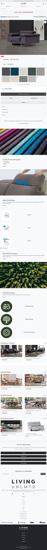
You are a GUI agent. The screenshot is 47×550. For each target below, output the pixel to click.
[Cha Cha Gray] (40, 72)
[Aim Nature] (23, 80)
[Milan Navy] (15, 72)
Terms (30, 547)
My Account (9, 6)
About (23, 496)
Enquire (23, 102)
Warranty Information (23, 515)
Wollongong (23, 463)
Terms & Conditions (23, 518)
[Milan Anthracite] (6, 72)
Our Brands (24, 535)
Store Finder (24, 6)
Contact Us (23, 541)
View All (45, 343)
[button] (46, 37)
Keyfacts (3, 106)
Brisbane (23, 459)
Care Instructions (5, 112)
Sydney (23, 452)
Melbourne (23, 456)
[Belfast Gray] (40, 80)
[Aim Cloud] (15, 80)
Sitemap (17, 547)
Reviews (23, 502)
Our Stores (23, 537)
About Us (23, 533)
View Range (4, 166)
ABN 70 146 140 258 (23, 548)
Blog (23, 505)
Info (23, 508)
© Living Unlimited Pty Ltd (23, 546)
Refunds (24, 547)
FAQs (23, 510)
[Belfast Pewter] (32, 80)
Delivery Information (23, 513)
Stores (23, 500)
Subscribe (43, 473)
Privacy (27, 547)
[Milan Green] (32, 72)
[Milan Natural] (23, 72)
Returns (21, 547)
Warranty (3, 115)
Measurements (4, 109)
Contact (23, 503)
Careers (23, 539)
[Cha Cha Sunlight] (6, 80)
